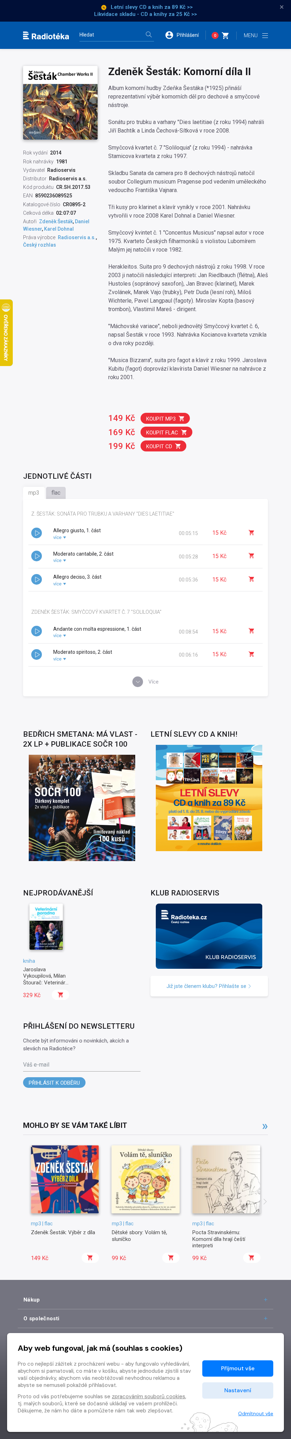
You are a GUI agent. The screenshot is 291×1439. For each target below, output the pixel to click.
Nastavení (237, 1390)
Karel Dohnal (59, 229)
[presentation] (265, 1202)
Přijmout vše (237, 1368)
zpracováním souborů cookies (148, 1396)
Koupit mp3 (161, 419)
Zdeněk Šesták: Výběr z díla (63, 1232)
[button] (185, 35)
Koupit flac (162, 432)
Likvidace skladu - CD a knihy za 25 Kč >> (145, 14)
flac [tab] (55, 492)
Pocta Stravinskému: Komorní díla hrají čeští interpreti (218, 1239)
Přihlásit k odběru (54, 1083)
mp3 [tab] (33, 492)
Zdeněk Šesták (56, 221)
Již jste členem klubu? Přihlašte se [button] (207, 986)
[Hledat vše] (148, 35)
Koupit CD (159, 446)
